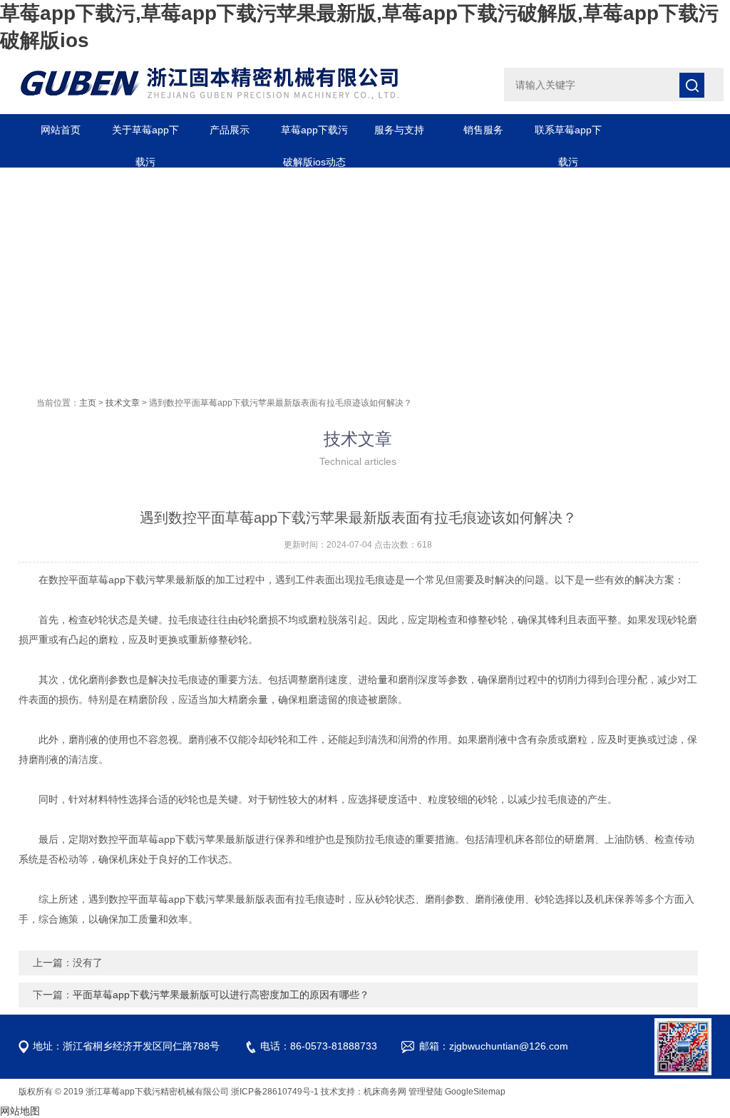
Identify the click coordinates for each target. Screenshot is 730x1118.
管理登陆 (425, 1092)
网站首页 (61, 129)
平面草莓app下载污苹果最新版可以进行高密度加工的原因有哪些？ (221, 994)
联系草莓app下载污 (568, 135)
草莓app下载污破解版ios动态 (314, 135)
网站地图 (20, 1111)
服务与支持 (399, 129)
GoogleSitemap (475, 1092)
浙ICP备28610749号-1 (275, 1092)
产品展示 (230, 129)
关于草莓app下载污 (145, 135)
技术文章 (123, 403)
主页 (87, 403)
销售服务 (483, 129)
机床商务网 (385, 1092)
